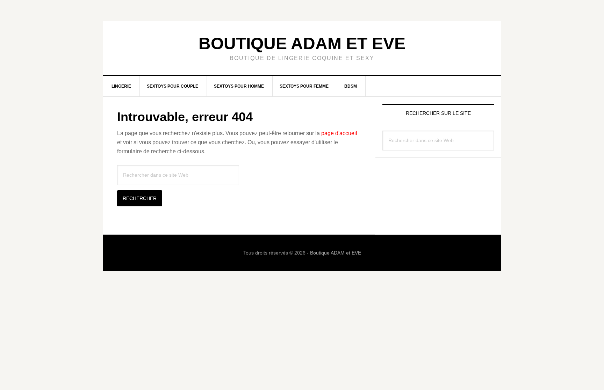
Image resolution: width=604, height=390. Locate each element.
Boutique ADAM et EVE (302, 43)
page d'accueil (339, 133)
